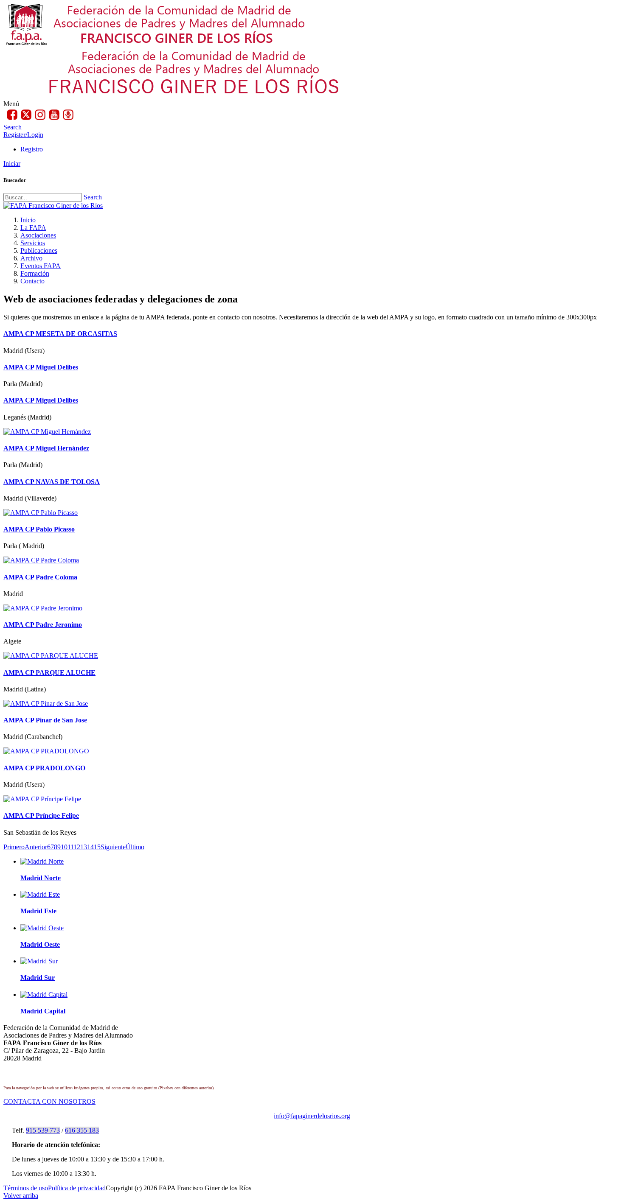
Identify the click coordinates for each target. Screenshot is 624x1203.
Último (135, 846)
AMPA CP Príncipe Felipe (41, 815)
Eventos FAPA (40, 265)
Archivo (31, 258)
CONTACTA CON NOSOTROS (49, 1101)
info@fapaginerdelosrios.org (312, 1115)
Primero (14, 846)
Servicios (32, 242)
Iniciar (11, 163)
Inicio (28, 220)
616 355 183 (82, 1130)
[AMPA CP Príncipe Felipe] (42, 799)
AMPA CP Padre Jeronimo (42, 624)
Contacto (32, 281)
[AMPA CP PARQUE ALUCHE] (50, 655)
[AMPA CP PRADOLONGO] (46, 751)
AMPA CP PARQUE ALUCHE (49, 672)
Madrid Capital (42, 1011)
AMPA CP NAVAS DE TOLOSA (51, 481)
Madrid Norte (40, 877)
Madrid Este (38, 911)
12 (76, 846)
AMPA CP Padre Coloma (40, 577)
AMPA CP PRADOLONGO (44, 768)
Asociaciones (38, 235)
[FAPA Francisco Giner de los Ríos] (53, 205)
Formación (34, 273)
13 (83, 846)
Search (93, 197)
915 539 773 (43, 1130)
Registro (31, 149)
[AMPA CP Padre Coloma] (41, 560)
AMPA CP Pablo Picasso (39, 529)
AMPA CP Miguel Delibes (40, 367)
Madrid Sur (37, 977)
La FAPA (33, 227)
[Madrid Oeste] (42, 928)
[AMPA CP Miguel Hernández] (47, 431)
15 (97, 846)
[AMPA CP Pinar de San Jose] (45, 703)
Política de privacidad (77, 1188)
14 (90, 846)
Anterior (36, 846)
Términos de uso (25, 1188)
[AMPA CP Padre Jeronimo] (42, 608)
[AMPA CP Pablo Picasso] (40, 512)
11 (70, 846)
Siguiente (113, 846)
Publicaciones (38, 250)
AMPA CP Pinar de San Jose (45, 720)
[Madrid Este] (40, 894)
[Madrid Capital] (43, 994)
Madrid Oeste (40, 944)
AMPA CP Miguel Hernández (46, 448)
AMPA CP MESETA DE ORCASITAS (60, 333)
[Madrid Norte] (42, 861)
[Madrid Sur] (39, 961)
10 (64, 846)
